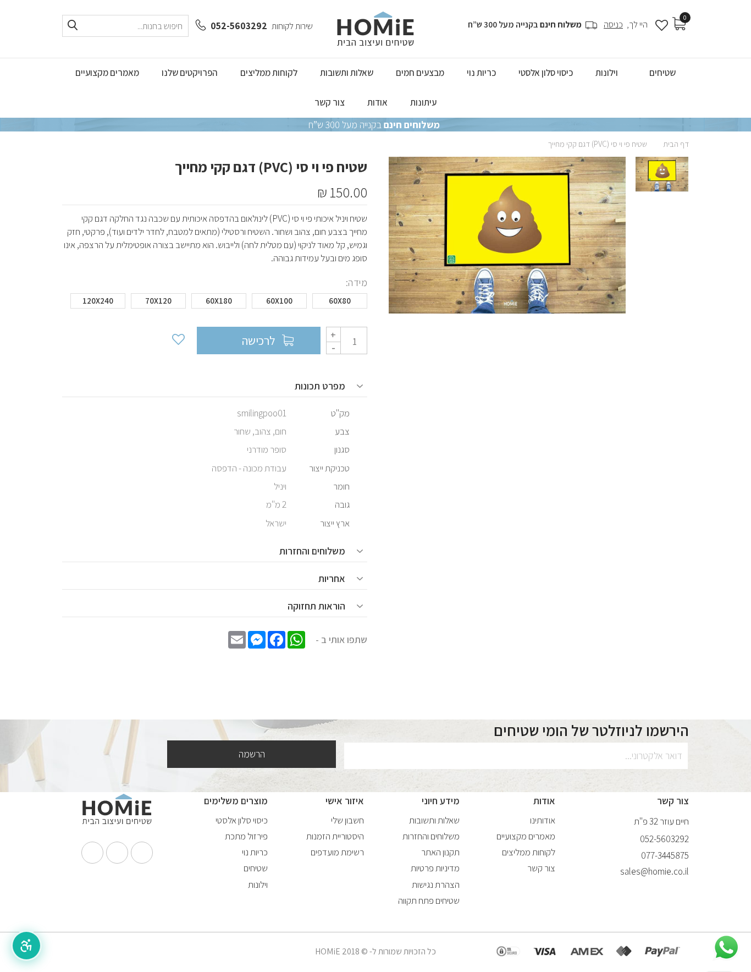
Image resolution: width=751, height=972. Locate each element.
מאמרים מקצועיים (525, 836)
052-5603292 (239, 26)
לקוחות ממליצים (528, 852)
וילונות (258, 884)
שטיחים (256, 868)
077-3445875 (665, 855)
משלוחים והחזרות (431, 836)
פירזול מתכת (246, 836)
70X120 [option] (158, 300)
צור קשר (541, 868)
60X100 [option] (279, 300)
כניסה (613, 24)
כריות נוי (255, 852)
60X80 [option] (340, 300)
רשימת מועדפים (337, 852)
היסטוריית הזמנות (335, 836)
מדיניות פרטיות (435, 868)
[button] (26, 945)
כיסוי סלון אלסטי (242, 820)
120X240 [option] (97, 300)
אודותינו (542, 820)
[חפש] (72, 25)
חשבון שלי (347, 820)
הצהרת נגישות (436, 884)
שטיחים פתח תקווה (429, 900)
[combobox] (125, 26)
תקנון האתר (440, 852)
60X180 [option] (219, 300)
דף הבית (676, 144)
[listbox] (214, 303)
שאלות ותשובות (434, 820)
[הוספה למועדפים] (177, 340)
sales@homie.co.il (654, 871)
